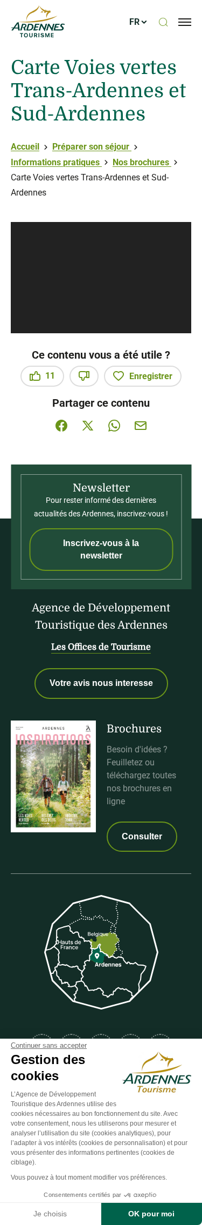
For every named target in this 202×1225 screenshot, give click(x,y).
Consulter (142, 836)
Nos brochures (142, 162)
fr (134, 22)
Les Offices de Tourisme (101, 647)
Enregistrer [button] (150, 376)
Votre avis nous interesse (101, 683)
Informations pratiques (56, 162)
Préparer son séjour (91, 147)
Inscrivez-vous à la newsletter (101, 549)
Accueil (25, 147)
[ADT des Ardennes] (38, 22)
